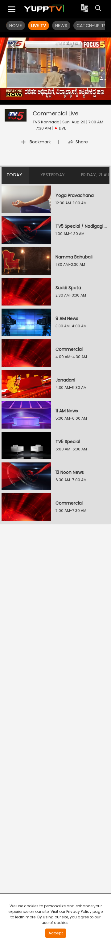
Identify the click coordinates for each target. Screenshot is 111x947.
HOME (15, 25)
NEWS (61, 25)
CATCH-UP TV (91, 25)
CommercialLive (55, 113)
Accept (55, 933)
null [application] (21, 99)
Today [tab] (14, 175)
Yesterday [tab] (52, 175)
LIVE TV (38, 25)
